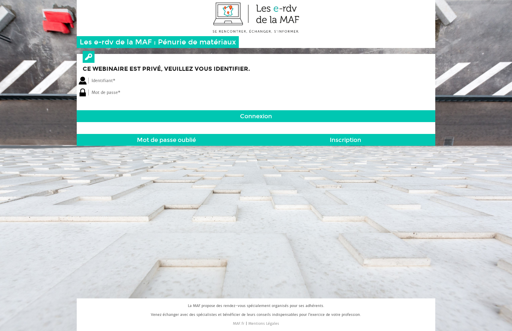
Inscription (345, 139)
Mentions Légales (263, 323)
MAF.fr (238, 323)
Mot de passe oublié (166, 139)
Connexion (256, 116)
